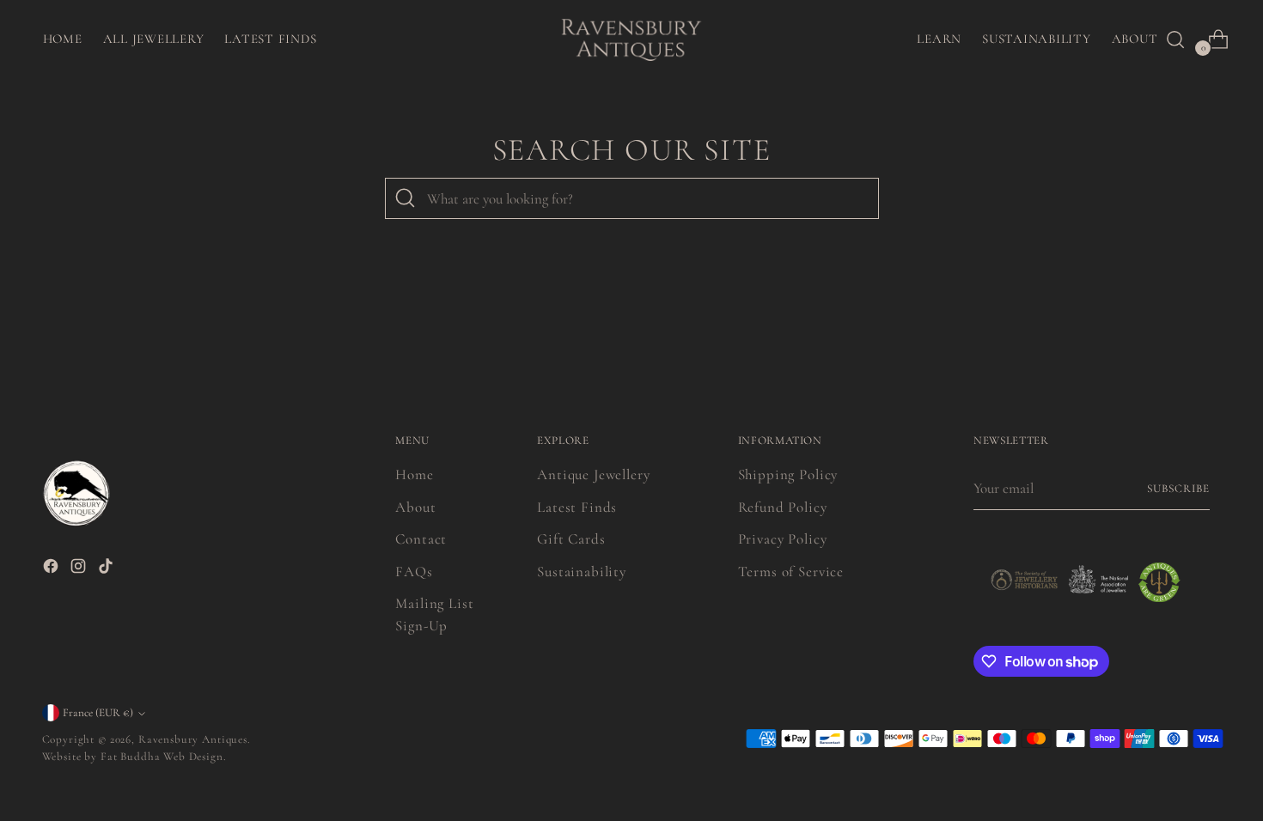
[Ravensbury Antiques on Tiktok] (107, 569)
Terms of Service (791, 572)
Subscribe (1178, 489)
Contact (421, 539)
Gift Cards (571, 539)
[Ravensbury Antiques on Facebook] (52, 569)
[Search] (405, 198)
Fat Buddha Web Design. (164, 756)
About (415, 507)
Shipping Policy (788, 474)
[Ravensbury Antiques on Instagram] (80, 569)
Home (414, 474)
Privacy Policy (782, 539)
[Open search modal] (1175, 39)
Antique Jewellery (593, 474)
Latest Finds (577, 507)
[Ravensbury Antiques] (631, 39)
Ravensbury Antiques (192, 739)
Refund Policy (782, 507)
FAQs (413, 572)
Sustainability (581, 572)
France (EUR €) (98, 713)
